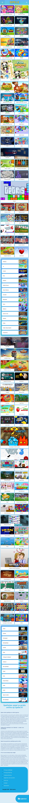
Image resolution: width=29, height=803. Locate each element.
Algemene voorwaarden (9, 777)
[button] (26, 2)
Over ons (6, 780)
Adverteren (6, 785)
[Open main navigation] (2, 2)
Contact (5, 783)
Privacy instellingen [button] (8, 770)
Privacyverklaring (8, 772)
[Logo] (14, 2)
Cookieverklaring (7, 775)
